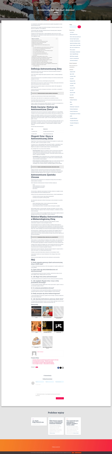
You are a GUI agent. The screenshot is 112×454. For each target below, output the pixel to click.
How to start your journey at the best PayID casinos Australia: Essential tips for (75, 38)
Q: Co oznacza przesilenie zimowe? (39, 51)
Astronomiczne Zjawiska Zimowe (37, 43)
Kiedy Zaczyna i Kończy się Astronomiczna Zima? (40, 41)
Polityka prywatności (56, 446)
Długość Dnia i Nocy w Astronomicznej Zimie (39, 42)
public (71, 116)
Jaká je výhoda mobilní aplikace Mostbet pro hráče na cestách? (42, 59)
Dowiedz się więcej (52, 433)
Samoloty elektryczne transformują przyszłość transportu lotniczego (45, 359)
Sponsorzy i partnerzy (48, 2)
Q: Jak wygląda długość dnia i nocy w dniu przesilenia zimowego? (43, 50)
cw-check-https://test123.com (38, 421)
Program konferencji (59, 2)
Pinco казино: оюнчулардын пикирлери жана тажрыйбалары (75, 51)
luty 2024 (71, 94)
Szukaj (70, 24)
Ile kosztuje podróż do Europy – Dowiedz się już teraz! (43, 361)
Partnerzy (52, 3)
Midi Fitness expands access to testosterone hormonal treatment (74, 58)
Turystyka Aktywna (73, 118)
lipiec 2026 (72, 74)
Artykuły (60, 3)
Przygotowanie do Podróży (75, 113)
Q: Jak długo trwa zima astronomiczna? (39, 49)
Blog (71, 102)
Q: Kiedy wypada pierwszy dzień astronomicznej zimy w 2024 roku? (43, 47)
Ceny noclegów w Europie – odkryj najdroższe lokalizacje (43, 363)
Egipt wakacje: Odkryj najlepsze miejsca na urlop (39, 56)
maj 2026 (72, 78)
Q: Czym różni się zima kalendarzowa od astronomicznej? (42, 48)
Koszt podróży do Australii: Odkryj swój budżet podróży (43, 362)
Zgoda (73, 452)
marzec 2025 (72, 87)
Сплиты (71, 125)
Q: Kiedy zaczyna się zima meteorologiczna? (40, 52)
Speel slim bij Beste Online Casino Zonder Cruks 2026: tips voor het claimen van (75, 45)
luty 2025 (71, 90)
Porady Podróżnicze (74, 111)
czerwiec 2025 (72, 83)
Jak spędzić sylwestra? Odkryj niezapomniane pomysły (40, 58)
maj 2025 (72, 85)
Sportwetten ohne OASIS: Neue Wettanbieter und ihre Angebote (42, 57)
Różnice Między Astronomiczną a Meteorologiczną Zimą (41, 44)
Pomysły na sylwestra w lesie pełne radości (39, 64)
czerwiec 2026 (72, 76)
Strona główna (39, 2)
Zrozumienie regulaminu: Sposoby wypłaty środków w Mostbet (42, 62)
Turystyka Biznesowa (74, 120)
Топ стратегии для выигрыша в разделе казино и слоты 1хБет (72, 423)
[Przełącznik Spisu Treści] (56, 38)
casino (71, 104)
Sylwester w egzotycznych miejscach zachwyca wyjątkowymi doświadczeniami (45, 63)
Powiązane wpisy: (36, 65)
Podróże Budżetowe (74, 109)
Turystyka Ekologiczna (74, 122)
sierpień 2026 (72, 71)
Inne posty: (35, 55)
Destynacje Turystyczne (74, 106)
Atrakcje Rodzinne (73, 99)
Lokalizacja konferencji (71, 2)
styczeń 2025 (72, 92)
